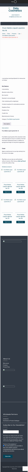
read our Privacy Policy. (16, 441)
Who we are (6, 363)
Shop (8, 33)
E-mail (5, 429)
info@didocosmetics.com (15, 16)
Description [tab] (7, 123)
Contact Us (5, 418)
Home (3, 33)
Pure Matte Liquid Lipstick (8, 35)
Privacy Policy (6, 367)
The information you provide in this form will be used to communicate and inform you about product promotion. (13, 448)
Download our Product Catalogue (11, 420)
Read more (7, 192)
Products (14, 33)
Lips (19, 33)
